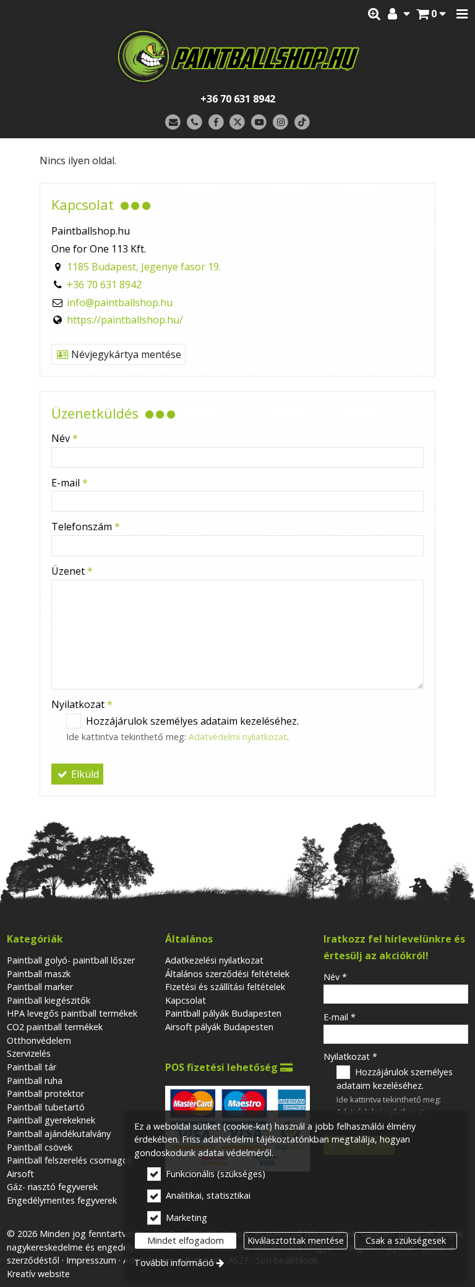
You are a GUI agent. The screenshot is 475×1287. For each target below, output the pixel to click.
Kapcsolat (185, 1000)
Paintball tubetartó (46, 1107)
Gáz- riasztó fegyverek (52, 1187)
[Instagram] (280, 122)
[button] (462, 14)
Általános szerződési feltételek (227, 974)
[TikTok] (302, 122)
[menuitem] (431, 14)
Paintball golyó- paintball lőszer (71, 960)
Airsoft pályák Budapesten (219, 1027)
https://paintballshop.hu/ (125, 320)
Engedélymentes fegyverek (62, 1200)
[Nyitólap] (237, 56)
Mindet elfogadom (185, 1240)
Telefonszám (85, 526)
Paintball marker (40, 987)
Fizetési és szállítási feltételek (225, 987)
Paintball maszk (39, 974)
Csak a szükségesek (406, 1240)
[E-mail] (173, 122)
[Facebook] (216, 122)
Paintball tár (31, 1067)
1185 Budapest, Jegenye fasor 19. (144, 266)
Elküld (84, 774)
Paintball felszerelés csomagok (69, 1160)
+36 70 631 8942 (237, 99)
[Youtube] (259, 122)
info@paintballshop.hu (120, 302)
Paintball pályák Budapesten (223, 1013)
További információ (174, 1262)
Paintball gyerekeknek (51, 1120)
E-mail (69, 482)
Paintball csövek (39, 1147)
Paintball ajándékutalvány (59, 1133)
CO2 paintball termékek (55, 1027)
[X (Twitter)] (238, 122)
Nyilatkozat (82, 704)
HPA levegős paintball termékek (72, 1013)
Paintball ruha (34, 1080)
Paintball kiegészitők (48, 1000)
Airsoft (20, 1174)
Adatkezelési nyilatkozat (214, 960)
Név (64, 438)
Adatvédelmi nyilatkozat (238, 737)
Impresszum (91, 1260)
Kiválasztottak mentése (295, 1240)
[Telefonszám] (194, 122)
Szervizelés (29, 1053)
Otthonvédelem (39, 1040)
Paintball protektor (45, 1093)
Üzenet (72, 571)
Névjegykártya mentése (125, 354)
